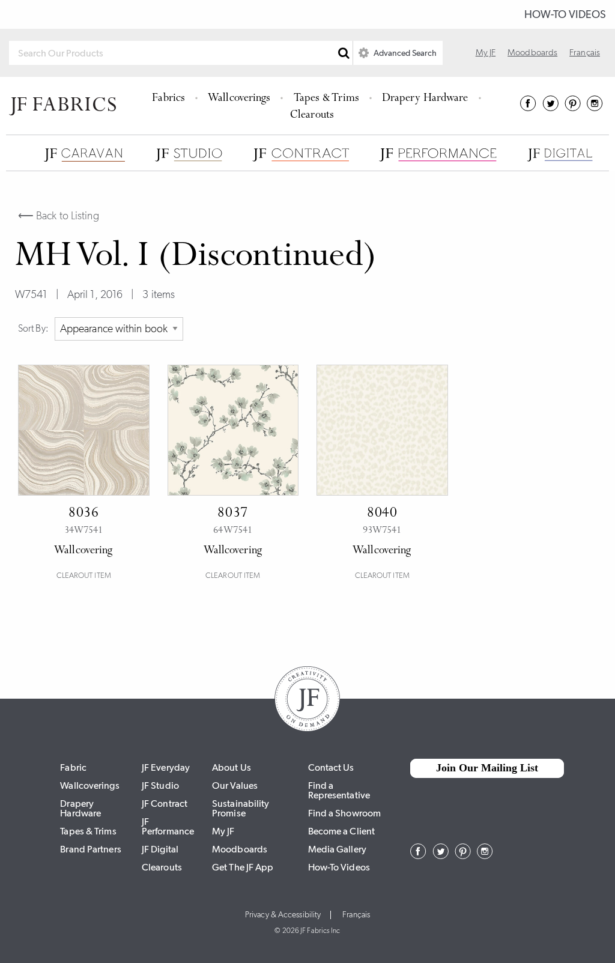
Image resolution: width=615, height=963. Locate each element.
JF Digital (160, 849)
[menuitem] (170, 97)
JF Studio (160, 785)
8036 (83, 513)
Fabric (73, 767)
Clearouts (312, 115)
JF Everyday (166, 767)
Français (584, 52)
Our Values (235, 785)
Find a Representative (339, 790)
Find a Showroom (344, 813)
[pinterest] (573, 107)
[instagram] (595, 107)
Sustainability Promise (240, 808)
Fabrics (168, 99)
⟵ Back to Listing (58, 215)
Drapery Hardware (425, 99)
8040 (382, 513)
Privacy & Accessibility (283, 915)
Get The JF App (242, 867)
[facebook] (528, 107)
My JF (486, 52)
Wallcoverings (239, 99)
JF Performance (168, 826)
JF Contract (164, 803)
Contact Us (331, 767)
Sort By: (33, 328)
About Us (231, 767)
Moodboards (532, 52)
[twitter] (550, 107)
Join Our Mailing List (487, 768)
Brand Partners (90, 849)
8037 (232, 513)
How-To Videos (565, 14)
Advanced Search (404, 53)
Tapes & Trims (326, 99)
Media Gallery (337, 849)
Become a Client (341, 831)
